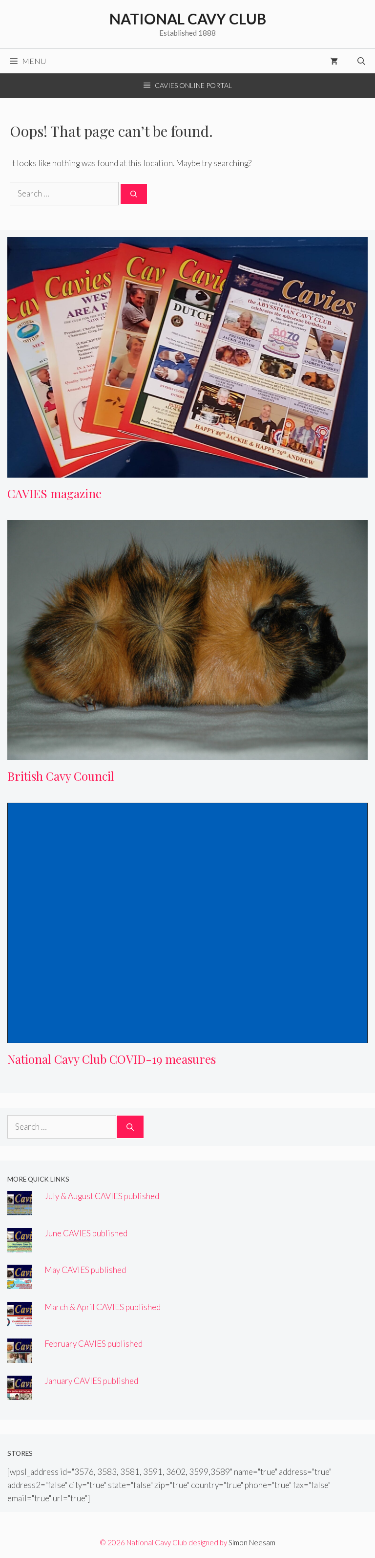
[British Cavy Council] (187, 753)
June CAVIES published (85, 1233)
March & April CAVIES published (102, 1307)
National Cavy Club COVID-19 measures (111, 1059)
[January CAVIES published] (19, 1393)
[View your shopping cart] (334, 61)
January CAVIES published (91, 1381)
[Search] (133, 193)
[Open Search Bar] (361, 61)
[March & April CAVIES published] (19, 1320)
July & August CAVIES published (101, 1196)
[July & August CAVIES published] (19, 1209)
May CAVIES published (85, 1270)
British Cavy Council (60, 776)
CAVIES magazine (54, 493)
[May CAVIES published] (19, 1282)
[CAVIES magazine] (187, 471)
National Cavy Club (187, 18)
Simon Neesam (252, 1542)
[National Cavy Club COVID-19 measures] (187, 1036)
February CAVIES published (93, 1344)
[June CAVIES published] (19, 1246)
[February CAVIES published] (19, 1356)
